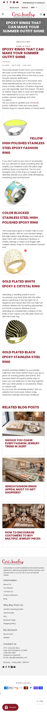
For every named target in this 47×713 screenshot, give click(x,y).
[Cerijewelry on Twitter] (4, 2)
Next (28, 42)
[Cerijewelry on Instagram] (14, 2)
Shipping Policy (9, 623)
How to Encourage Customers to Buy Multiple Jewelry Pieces (23, 535)
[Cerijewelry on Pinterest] (11, 2)
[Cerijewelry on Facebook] (7, 2)
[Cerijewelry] (23, 14)
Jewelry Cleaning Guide (13, 609)
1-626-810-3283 (9, 653)
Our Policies (8, 588)
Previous (20, 42)
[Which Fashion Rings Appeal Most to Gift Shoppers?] (23, 470)
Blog (5, 599)
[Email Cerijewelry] (17, 2)
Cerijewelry (26, 683)
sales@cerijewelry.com (18, 657)
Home (18, 46)
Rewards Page (9, 620)
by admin (5, 65)
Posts (28, 46)
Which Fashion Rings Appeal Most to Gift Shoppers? (21, 489)
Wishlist (25, 8)
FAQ (5, 616)
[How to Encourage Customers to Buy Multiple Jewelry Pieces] (23, 516)
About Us (7, 584)
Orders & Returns (10, 595)
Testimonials (8, 613)
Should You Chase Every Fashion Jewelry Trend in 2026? (22, 443)
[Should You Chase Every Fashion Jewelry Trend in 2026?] (23, 424)
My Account (14, 8)
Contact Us (8, 591)
